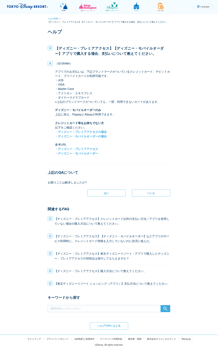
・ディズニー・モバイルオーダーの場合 (81, 136)
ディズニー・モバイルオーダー (78, 153)
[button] (109, 221)
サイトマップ (34, 339)
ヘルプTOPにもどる (109, 325)
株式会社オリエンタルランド (161, 339)
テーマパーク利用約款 (111, 339)
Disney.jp (186, 339)
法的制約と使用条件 (84, 339)
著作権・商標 (134, 339)
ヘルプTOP (53, 18)
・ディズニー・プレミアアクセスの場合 (81, 132)
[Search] (165, 308)
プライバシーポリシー (57, 339)
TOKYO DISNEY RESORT (27, 7)
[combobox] (109, 303)
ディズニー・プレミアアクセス (78, 149)
